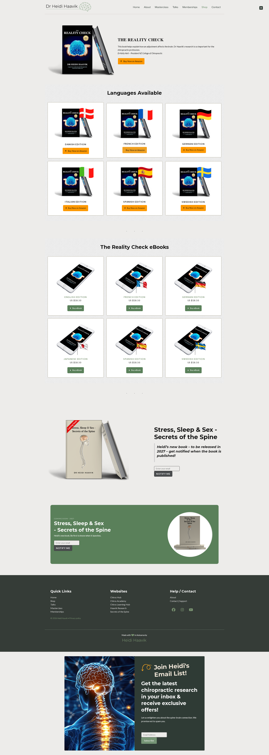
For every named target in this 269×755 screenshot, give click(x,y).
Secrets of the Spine (119, 611)
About (147, 7)
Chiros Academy (118, 601)
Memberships (189, 7)
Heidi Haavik (62, 618)
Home (136, 7)
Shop (204, 7)
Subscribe (149, 740)
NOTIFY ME (163, 473)
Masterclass (161, 7)
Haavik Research (118, 608)
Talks (175, 7)
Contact (216, 7)
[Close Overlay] (261, 8)
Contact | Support (178, 601)
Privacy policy (75, 618)
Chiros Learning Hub (120, 604)
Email (144, 730)
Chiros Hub (115, 597)
